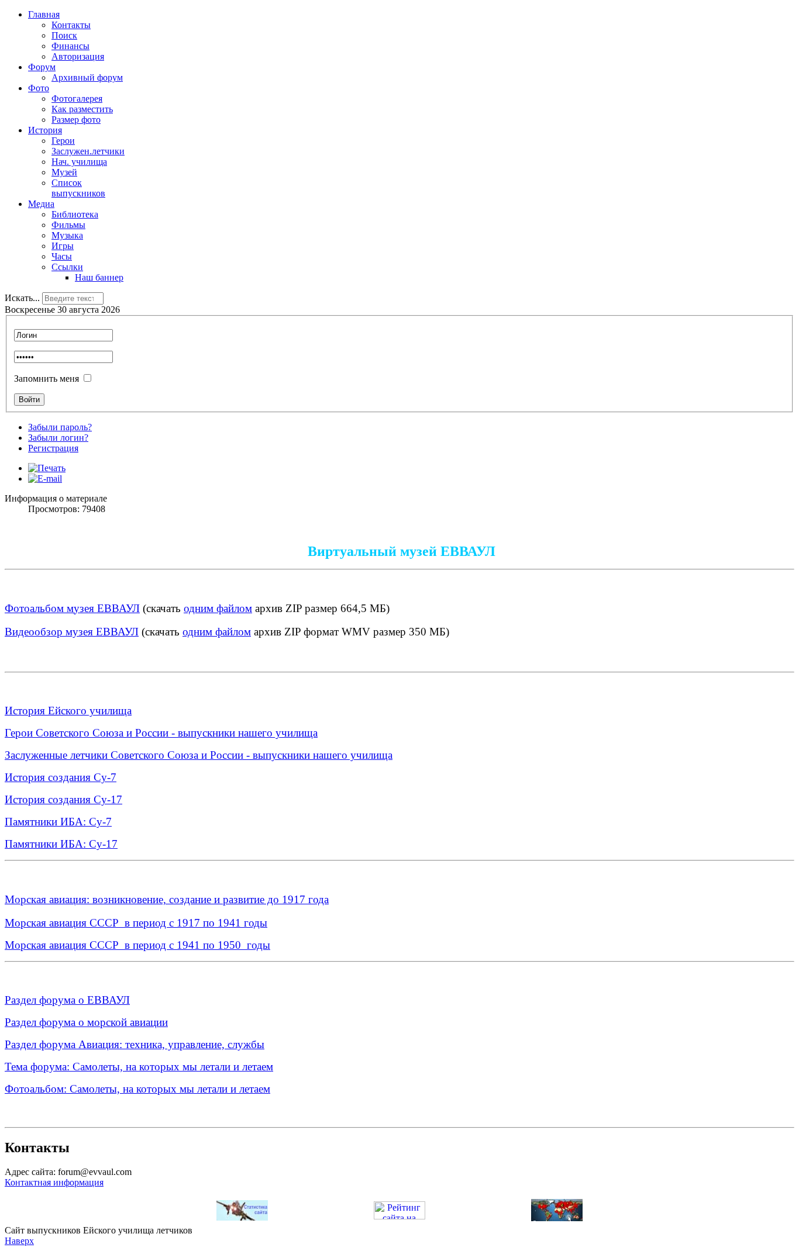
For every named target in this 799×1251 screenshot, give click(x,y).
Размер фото (76, 120)
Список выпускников (78, 188)
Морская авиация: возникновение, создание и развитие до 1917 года (167, 899)
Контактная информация (54, 1182)
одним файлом (218, 608)
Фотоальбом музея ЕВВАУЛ (72, 608)
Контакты (71, 25)
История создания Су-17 (63, 799)
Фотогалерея (76, 98)
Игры (62, 246)
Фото (38, 88)
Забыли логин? (58, 438)
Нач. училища (79, 162)
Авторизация (77, 56)
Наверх (19, 1241)
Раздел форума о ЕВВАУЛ (67, 1000)
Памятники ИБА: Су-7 (58, 821)
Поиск (64, 35)
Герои (63, 141)
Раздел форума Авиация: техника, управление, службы (134, 1044)
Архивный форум (87, 77)
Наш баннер (99, 277)
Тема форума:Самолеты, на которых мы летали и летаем (139, 1066)
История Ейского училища (68, 710)
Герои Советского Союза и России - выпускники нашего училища (161, 733)
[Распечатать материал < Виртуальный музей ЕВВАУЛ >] (47, 468)
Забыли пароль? (60, 427)
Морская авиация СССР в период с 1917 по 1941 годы (136, 923)
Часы (61, 256)
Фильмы (68, 225)
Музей (64, 172)
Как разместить (82, 109)
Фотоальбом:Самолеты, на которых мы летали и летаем (137, 1089)
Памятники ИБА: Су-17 (61, 844)
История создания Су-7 (60, 777)
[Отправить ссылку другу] (45, 478)
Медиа (41, 204)
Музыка (67, 235)
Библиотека (74, 214)
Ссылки (67, 267)
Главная (44, 14)
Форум (42, 67)
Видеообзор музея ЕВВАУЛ (72, 632)
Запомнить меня (46, 378)
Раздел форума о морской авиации (86, 1022)
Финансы (70, 46)
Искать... (22, 298)
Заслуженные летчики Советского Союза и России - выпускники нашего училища (198, 755)
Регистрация (53, 448)
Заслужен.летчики (88, 151)
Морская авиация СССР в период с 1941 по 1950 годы (137, 945)
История (45, 130)
